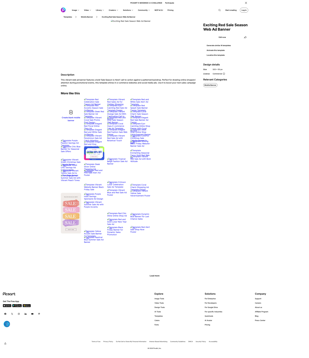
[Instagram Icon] (18, 313)
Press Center (260, 320)
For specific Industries (213, 312)
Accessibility (213, 341)
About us (258, 307)
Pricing (207, 325)
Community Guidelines (177, 341)
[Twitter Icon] (12, 313)
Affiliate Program (261, 312)
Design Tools (159, 307)
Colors (157, 320)
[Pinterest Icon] (39, 313)
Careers (258, 303)
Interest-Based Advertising (158, 341)
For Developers (211, 303)
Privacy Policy (108, 341)
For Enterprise (210, 299)
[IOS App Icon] (7, 306)
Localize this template (216, 55)
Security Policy (201, 341)
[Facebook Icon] (5, 313)
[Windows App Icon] (27, 306)
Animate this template (216, 50)
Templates (158, 316)
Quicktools (209, 316)
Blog (256, 316)
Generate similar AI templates (219, 45)
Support (258, 299)
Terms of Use (96, 341)
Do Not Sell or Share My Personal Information (131, 341)
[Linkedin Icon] (25, 313)
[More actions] (100, 101)
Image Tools (159, 299)
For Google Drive (211, 307)
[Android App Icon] (17, 306)
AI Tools (157, 312)
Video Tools (159, 303)
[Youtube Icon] (32, 313)
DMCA (190, 341)
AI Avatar (208, 320)
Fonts (156, 325)
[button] (75, 10)
